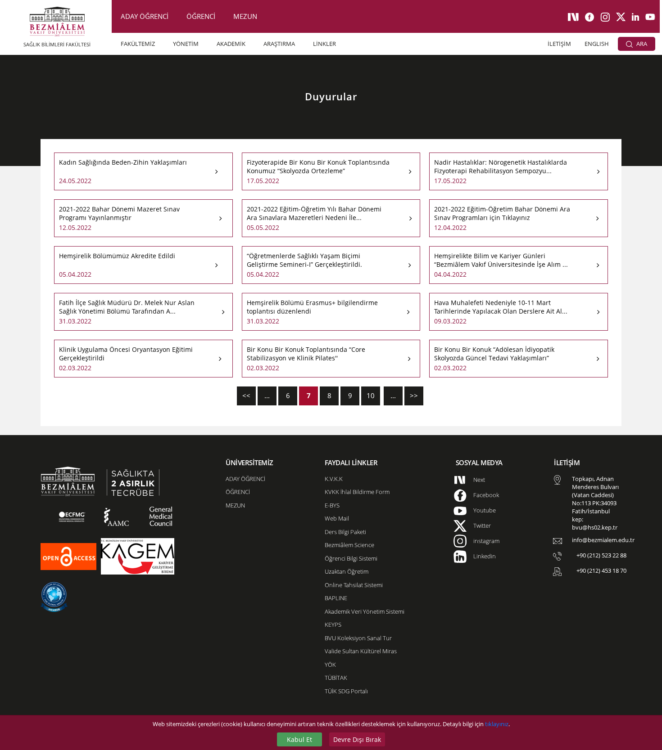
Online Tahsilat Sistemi (354, 585)
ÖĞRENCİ (200, 16)
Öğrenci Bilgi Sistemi (351, 558)
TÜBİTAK (336, 678)
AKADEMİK (231, 44)
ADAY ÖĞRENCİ (144, 16)
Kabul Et (299, 739)
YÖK (330, 664)
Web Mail (337, 518)
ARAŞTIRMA (279, 44)
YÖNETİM (186, 44)
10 (371, 395)
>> (414, 395)
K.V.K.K (334, 479)
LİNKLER (324, 44)
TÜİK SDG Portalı (346, 691)
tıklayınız (496, 724)
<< (246, 395)
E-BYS (332, 505)
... (267, 395)
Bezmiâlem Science (349, 545)
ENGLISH (597, 44)
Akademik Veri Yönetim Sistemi (364, 611)
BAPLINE (336, 598)
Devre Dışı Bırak (357, 739)
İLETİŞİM (559, 44)
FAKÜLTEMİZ (138, 44)
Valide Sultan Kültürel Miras (361, 651)
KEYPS (333, 624)
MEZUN (245, 16)
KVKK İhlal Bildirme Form (357, 492)
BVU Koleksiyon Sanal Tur (358, 638)
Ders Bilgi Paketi (345, 532)
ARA (641, 44)
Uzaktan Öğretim (346, 571)
